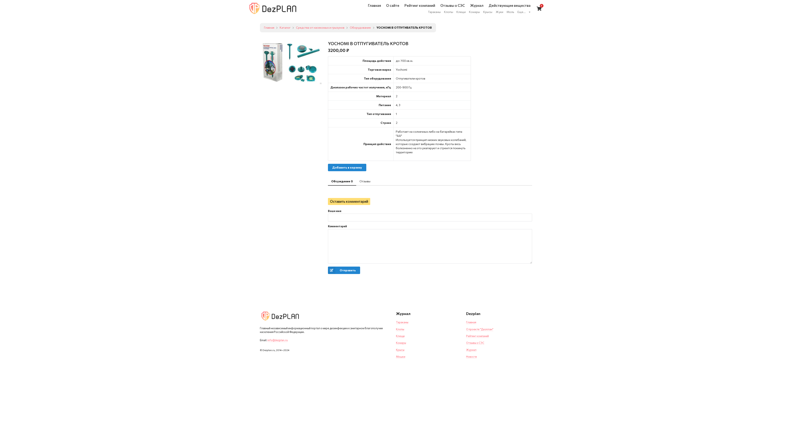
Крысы (400, 349)
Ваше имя (334, 211)
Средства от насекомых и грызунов (320, 27)
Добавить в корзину (347, 167)
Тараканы (402, 322)
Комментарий (337, 226)
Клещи (400, 336)
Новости (471, 356)
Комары (401, 342)
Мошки (400, 356)
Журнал (471, 349)
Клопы (400, 329)
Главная (269, 27)
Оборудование (360, 27)
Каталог (285, 27)
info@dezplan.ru (278, 340)
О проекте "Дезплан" (479, 329)
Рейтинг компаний (477, 336)
